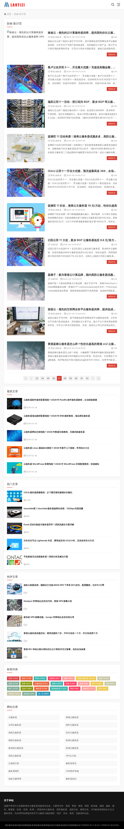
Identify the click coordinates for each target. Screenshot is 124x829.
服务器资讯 (71, 763)
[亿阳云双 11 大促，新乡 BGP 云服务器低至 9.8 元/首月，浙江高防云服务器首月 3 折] (26, 252)
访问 (102, 688)
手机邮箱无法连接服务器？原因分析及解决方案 (46, 556)
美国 (13, 683)
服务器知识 (71, 778)
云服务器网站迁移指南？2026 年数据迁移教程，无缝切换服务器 (54, 432)
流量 (83, 683)
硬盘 (104, 678)
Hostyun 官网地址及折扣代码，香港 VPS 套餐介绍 (48, 601)
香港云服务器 (56, 71)
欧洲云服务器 (72, 740)
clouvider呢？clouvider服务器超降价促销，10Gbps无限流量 (53, 508)
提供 (27, 688)
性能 (70, 683)
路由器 (29, 693)
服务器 (41, 688)
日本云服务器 (72, 732)
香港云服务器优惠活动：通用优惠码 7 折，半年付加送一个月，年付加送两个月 (61, 633)
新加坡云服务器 (15, 748)
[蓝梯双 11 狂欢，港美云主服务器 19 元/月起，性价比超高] (26, 217)
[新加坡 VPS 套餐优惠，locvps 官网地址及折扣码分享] (14, 621)
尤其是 (14, 693)
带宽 (40, 678)
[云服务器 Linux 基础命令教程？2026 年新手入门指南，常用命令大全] (14, 451)
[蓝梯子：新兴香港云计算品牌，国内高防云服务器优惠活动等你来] (26, 286)
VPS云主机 (71, 755)
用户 (97, 683)
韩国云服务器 (14, 740)
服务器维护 (13, 771)
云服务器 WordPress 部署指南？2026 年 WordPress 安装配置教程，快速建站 (61, 464)
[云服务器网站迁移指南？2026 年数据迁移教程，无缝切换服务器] (14, 435)
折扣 (26, 678)
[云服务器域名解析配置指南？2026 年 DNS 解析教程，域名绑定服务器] (14, 419)
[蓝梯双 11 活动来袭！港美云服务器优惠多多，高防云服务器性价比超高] (26, 148)
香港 (57, 683)
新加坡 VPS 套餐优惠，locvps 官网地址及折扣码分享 (49, 617)
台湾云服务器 (14, 725)
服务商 (88, 688)
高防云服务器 (14, 755)
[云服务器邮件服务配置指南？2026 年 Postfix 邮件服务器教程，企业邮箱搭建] (14, 403)
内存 (13, 678)
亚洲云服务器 (56, 106)
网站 (74, 688)
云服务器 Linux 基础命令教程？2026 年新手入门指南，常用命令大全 (56, 448)
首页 (9, 14)
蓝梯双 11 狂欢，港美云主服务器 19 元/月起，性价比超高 (82, 205)
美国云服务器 (56, 37)
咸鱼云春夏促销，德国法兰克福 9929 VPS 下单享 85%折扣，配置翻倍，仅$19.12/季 (64, 585)
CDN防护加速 (72, 771)
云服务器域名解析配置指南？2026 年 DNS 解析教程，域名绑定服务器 (57, 415)
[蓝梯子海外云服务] (15, 4)
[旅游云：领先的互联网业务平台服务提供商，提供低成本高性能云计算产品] (26, 321)
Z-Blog (96, 825)
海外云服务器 (72, 725)
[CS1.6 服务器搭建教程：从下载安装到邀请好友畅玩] (14, 496)
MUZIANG (114, 825)
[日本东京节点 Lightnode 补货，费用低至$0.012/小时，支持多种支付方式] (14, 544)
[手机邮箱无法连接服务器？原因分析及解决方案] (14, 560)
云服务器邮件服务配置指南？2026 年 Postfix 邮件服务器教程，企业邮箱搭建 (60, 399)
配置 (26, 683)
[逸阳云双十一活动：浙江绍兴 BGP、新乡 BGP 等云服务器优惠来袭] (26, 113)
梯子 (13, 688)
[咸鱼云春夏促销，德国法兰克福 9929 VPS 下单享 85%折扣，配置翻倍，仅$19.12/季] (14, 589)
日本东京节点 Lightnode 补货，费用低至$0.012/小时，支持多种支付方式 (59, 540)
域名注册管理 (14, 778)
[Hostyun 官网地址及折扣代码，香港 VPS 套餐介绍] (14, 605)
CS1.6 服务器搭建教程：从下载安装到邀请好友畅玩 (48, 492)
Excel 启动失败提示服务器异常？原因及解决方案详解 (49, 524)
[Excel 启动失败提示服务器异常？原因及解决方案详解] (14, 528)
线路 (68, 678)
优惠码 (54, 678)
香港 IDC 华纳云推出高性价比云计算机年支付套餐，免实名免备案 (54, 649)
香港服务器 (58, 688)
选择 (110, 683)
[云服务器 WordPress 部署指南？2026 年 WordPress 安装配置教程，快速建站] (14, 468)
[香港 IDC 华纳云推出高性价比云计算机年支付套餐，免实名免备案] (14, 653)
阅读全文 (112, 54)
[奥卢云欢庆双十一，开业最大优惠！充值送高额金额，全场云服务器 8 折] (26, 79)
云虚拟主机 (13, 763)
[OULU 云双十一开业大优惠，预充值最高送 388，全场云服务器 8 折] (26, 182)
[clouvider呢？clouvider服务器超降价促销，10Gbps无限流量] (14, 512)
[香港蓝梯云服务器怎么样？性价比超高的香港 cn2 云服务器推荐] (26, 355)
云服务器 (54, 244)
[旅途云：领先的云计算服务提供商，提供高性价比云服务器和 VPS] (26, 44)
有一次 (43, 693)
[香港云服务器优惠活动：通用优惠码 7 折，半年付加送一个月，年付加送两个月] (14, 637)
